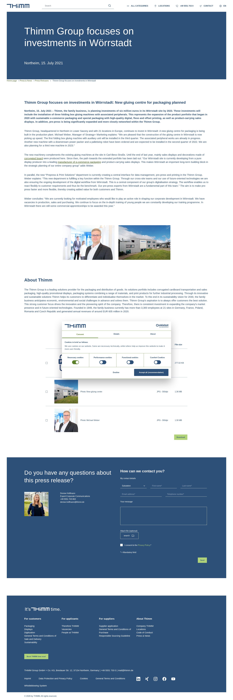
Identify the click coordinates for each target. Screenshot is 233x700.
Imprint (27, 678)
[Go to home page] (18, 6)
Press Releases (42, 81)
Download (181, 437)
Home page (12, 81)
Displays (28, 629)
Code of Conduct (144, 632)
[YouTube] (173, 679)
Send (202, 560)
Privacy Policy (144, 545)
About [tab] (153, 334)
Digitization (29, 632)
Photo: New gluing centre (91, 392)
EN (224, 6)
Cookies (84, 678)
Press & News (26, 81)
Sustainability (30, 642)
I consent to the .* (137, 545)
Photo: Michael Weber (90, 420)
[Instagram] (156, 679)
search (127, 536)
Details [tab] (117, 334)
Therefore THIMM (70, 626)
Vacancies (67, 629)
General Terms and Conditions (110, 678)
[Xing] (147, 679)
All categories (139, 6)
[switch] (102, 362)
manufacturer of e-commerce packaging (79, 162)
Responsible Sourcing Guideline (114, 636)
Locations (141, 629)
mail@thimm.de (125, 670)
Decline (116, 372)
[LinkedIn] (138, 679)
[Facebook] (164, 679)
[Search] (109, 5)
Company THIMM (145, 626)
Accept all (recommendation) (151, 372)
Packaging (29, 626)
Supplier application (108, 626)
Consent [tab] (80, 334)
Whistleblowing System (35, 685)
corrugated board (33, 158)
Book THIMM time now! (36, 656)
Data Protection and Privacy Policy (55, 678)
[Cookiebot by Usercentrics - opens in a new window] (157, 326)
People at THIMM (70, 632)
